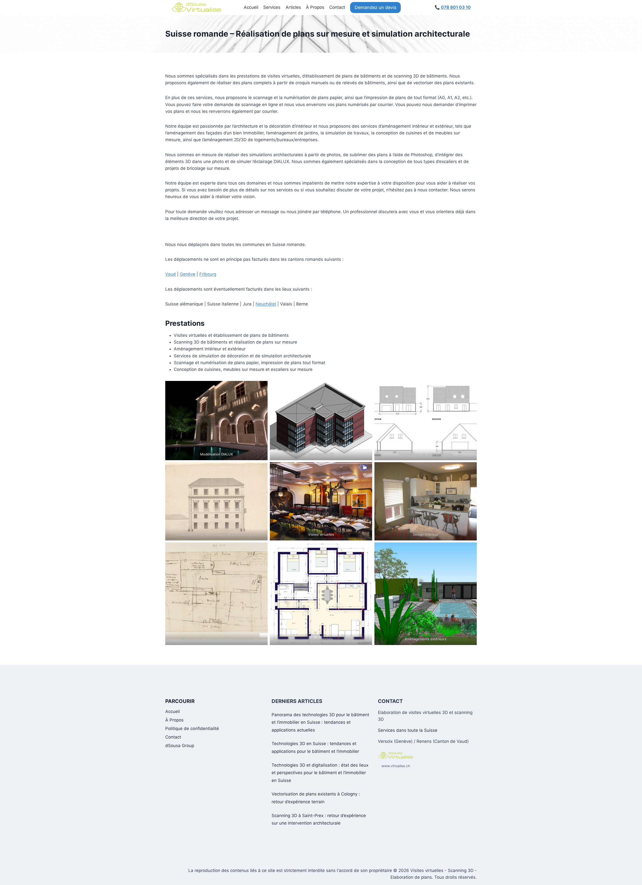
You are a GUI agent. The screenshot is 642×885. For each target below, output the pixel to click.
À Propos (315, 7)
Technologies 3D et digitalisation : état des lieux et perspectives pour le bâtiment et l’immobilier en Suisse (320, 773)
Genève (187, 274)
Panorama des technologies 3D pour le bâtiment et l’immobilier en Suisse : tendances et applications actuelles (320, 722)
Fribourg (207, 274)
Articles (293, 7)
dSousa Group (179, 745)
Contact (337, 7)
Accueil (251, 7)
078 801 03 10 (456, 7)
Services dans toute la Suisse (407, 730)
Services (271, 7)
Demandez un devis (375, 7)
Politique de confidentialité (192, 728)
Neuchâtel (266, 303)
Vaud (170, 274)
